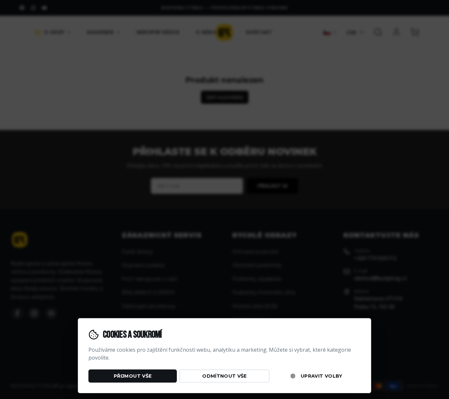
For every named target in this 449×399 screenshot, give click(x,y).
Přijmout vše (133, 376)
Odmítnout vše (224, 376)
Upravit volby (322, 376)
